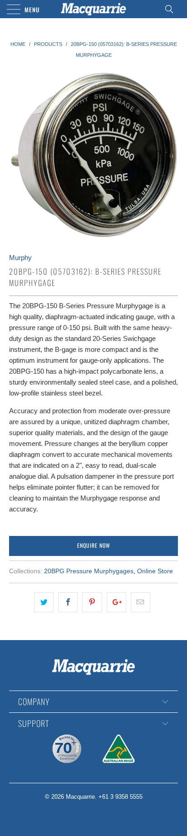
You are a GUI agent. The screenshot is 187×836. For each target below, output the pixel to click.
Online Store (155, 571)
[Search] (172, 9)
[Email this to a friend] (140, 602)
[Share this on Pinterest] (92, 602)
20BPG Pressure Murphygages (88, 571)
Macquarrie (80, 796)
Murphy (20, 257)
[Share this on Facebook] (68, 602)
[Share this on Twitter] (44, 602)
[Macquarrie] (93, 9)
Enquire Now (93, 545)
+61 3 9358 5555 (120, 796)
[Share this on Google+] (116, 602)
